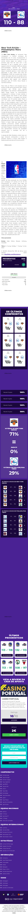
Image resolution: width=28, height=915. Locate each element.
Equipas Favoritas (6, 846)
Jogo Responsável (7, 860)
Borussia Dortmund (7, 832)
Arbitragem (5, 881)
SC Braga (4, 818)
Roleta (4, 864)
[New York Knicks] (7, 15)
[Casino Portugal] (14, 691)
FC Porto (4, 814)
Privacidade (5, 862)
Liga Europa (5, 804)
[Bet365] (6, 264)
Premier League (6, 779)
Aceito (14, 912)
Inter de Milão (5, 830)
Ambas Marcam (6, 848)
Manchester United (7, 836)
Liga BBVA (5, 784)
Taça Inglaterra (6, 782)
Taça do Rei (5, 786)
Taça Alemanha (6, 795)
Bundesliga (5, 793)
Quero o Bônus (14, 734)
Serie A (4, 788)
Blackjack (4, 867)
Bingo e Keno (5, 869)
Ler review (14, 720)
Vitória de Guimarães (7, 820)
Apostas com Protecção (8, 850)
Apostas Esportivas (7, 871)
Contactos (5, 858)
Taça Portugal (5, 777)
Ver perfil (14, 277)
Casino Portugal (10, 699)
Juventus (4, 827)
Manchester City (6, 834)
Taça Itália (4, 791)
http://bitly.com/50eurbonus (12, 254)
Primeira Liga (5, 775)
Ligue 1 (4, 797)
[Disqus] (14, 559)
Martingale (5, 885)
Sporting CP (5, 816)
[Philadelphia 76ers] (21, 15)
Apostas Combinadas (7, 887)
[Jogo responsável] (4, 895)
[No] (26, 909)
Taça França (5, 799)
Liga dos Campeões (7, 802)
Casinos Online (6, 873)
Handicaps (5, 883)
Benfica (4, 811)
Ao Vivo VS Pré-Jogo (7, 844)
